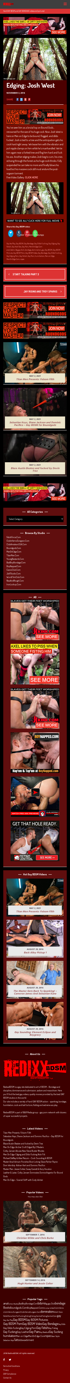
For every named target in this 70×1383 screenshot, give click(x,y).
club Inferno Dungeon (11, 1312)
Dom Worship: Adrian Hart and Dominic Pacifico (24, 1165)
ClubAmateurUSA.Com (17, 544)
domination (36, 250)
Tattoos (18, 1340)
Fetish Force (58, 1312)
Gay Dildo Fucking (41, 243)
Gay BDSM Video (31, 253)
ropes (22, 259)
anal (8, 250)
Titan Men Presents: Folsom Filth (17, 1132)
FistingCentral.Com (49, 1316)
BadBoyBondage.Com (16, 562)
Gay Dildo (61, 1324)
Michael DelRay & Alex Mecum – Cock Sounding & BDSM (27, 1158)
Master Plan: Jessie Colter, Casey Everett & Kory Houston (27, 1169)
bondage (28, 250)
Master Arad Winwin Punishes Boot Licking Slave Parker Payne (30, 1161)
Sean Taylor (55, 1336)
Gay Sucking (56, 1331)
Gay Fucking (10, 1331)
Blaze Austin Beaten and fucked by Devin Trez (23, 1143)
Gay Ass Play (11, 243)
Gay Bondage (29, 243)
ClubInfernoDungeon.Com (18, 540)
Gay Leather (23, 1331)
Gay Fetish (23, 256)
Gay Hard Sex (16, 246)
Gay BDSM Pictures (37, 1319)
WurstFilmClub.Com (15, 577)
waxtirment (28, 1340)
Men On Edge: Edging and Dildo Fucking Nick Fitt (24, 1154)
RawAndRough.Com (15, 580)
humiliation (39, 256)
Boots (6, 1307)
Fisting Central (36, 1316)
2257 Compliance (9, 1374)
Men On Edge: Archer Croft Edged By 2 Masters (23, 1147)
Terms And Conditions (11, 1366)
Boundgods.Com (14, 548)
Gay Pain (25, 246)
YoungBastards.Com (15, 559)
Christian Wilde (48, 1308)
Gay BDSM (19, 243)
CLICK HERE (31, 177)
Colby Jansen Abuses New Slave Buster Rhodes (23, 1150)
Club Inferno (59, 1308)
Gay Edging (52, 243)
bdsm (12, 250)
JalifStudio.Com (14, 573)
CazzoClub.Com (14, 569)
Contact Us (7, 1378)
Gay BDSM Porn (19, 253)
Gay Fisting (53, 1328)
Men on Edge (49, 256)
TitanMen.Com (13, 555)
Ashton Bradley (13, 1304)
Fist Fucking (20, 1316)
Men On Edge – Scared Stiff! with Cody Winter (23, 1179)
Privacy (6, 1370)
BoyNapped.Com (14, 566)
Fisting (27, 1316)
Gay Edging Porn (13, 256)
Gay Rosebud (44, 1332)
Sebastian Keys (8, 1340)
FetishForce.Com (14, 537)
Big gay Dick (19, 250)
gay (43, 250)
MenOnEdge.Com (35, 246)
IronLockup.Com (14, 584)
